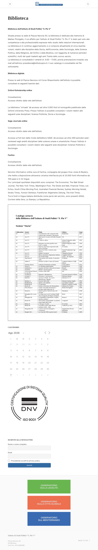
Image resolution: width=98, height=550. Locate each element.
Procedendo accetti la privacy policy (25, 461)
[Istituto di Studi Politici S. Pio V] (49, 4)
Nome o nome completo (17, 444)
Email (10, 452)
